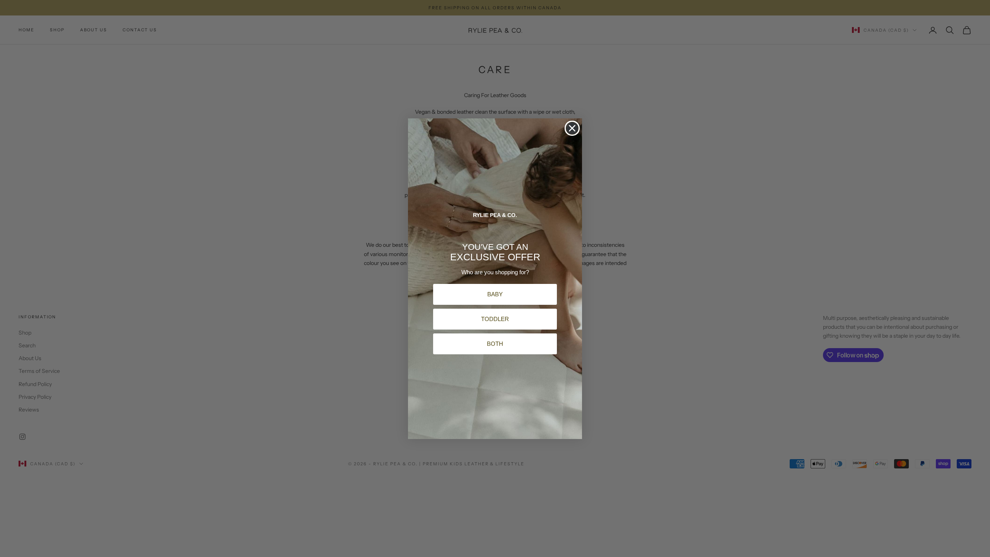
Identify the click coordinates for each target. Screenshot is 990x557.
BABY (495, 294)
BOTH (495, 343)
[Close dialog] (572, 128)
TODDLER (495, 319)
